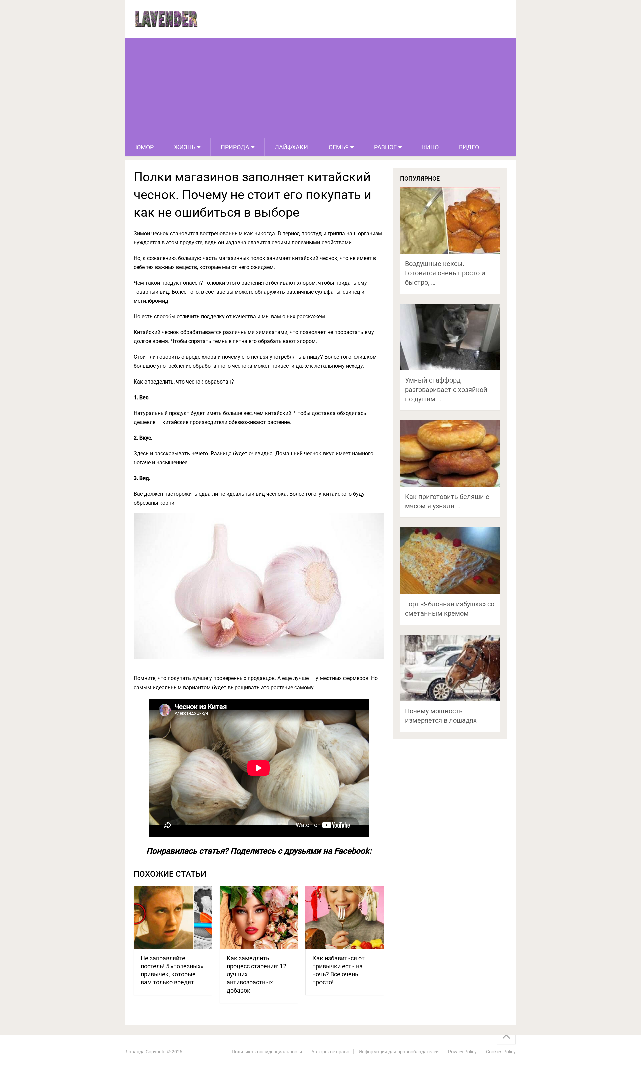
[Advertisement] (320, 88)
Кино (430, 147)
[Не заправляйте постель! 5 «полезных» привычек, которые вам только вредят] (173, 917)
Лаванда (135, 1051)
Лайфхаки (291, 147)
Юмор (144, 147)
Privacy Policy (462, 1051)
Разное (385, 147)
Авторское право (330, 1051)
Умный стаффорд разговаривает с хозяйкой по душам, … (446, 389)
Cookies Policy (501, 1051)
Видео (469, 147)
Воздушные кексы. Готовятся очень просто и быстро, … (445, 273)
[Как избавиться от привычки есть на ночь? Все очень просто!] (344, 917)
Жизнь (184, 147)
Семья (339, 147)
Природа (235, 147)
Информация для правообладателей (399, 1051)
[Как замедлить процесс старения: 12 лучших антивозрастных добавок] (259, 917)
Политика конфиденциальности (267, 1051)
